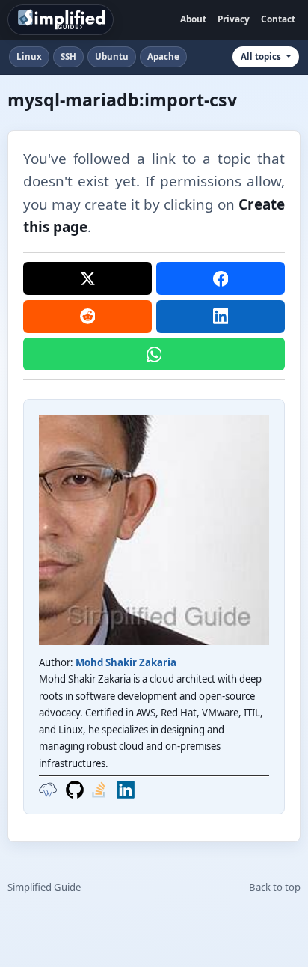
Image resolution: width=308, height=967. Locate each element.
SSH (68, 56)
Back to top (275, 887)
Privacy (234, 19)
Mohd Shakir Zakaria (126, 662)
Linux (29, 56)
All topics (261, 56)
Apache (163, 56)
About (193, 19)
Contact (278, 19)
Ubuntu (112, 56)
